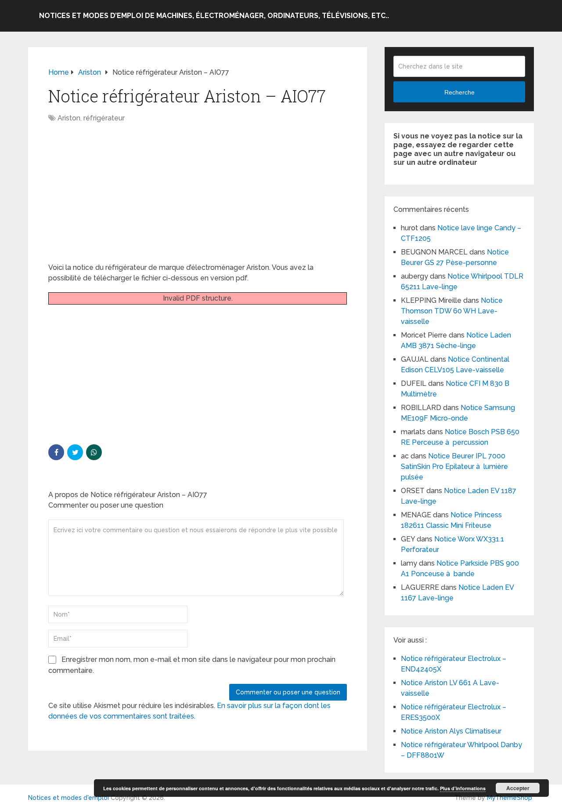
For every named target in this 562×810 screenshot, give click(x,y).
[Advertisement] (197, 197)
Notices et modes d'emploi (68, 797)
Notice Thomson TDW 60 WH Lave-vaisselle (452, 311)
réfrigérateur (104, 118)
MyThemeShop (509, 797)
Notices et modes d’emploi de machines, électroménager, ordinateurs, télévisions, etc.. (214, 15)
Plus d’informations (463, 788)
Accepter (518, 788)
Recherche (459, 92)
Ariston (69, 118)
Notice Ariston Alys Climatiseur (451, 731)
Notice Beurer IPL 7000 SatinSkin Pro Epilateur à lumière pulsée (454, 466)
